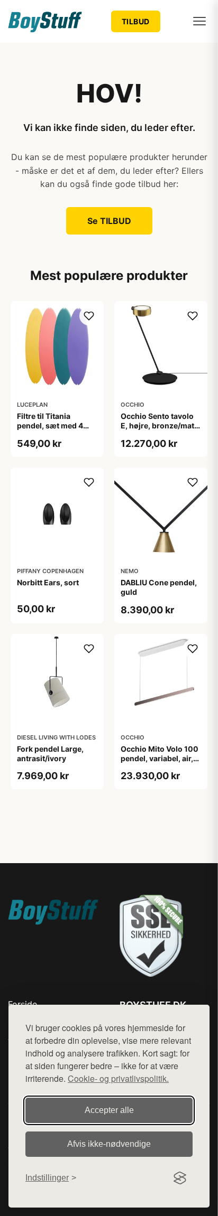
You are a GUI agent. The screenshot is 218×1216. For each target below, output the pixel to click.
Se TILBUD (109, 221)
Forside (22, 1004)
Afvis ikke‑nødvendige (109, 1143)
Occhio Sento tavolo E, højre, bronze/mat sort (157, 425)
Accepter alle (109, 1110)
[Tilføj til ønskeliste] (88, 315)
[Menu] (199, 21)
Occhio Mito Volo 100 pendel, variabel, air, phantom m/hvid (159, 758)
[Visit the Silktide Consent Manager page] (180, 1178)
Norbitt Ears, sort (48, 582)
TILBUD (136, 21)
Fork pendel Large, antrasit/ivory (50, 753)
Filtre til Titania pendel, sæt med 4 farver (50, 425)
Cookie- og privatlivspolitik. (118, 1078)
